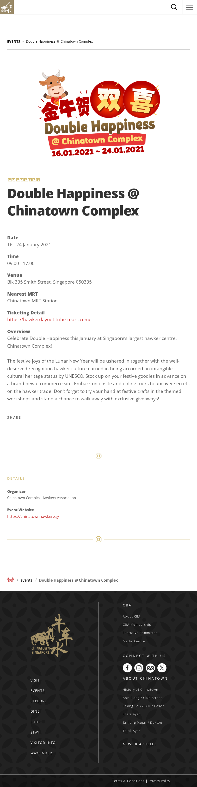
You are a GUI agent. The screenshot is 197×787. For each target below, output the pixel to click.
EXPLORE (39, 701)
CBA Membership (137, 624)
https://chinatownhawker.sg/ (33, 516)
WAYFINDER (41, 753)
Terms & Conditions (128, 781)
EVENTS (38, 690)
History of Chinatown (140, 689)
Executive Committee (140, 633)
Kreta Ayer (131, 714)
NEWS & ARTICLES (140, 744)
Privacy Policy (159, 781)
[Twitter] (23, 429)
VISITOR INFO (43, 742)
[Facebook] (11, 429)
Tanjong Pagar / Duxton (142, 722)
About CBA (132, 616)
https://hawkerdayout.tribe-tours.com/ (49, 319)
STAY (35, 732)
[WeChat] (69, 429)
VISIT (35, 680)
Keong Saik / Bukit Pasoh (144, 706)
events (13, 41)
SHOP (36, 722)
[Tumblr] (57, 429)
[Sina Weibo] (34, 429)
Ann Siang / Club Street (142, 698)
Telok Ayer (131, 730)
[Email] (46, 429)
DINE (35, 711)
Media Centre (134, 641)
